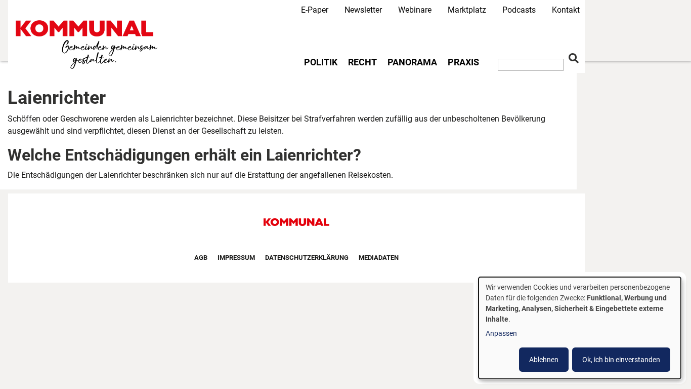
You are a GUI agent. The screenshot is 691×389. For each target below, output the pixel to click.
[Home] (88, 44)
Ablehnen (543, 360)
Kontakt (566, 10)
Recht (362, 62)
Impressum (236, 257)
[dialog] (580, 328)
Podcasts (519, 10)
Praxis (463, 62)
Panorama (412, 62)
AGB (200, 257)
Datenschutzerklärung (307, 257)
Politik (320, 62)
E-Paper (314, 10)
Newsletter (363, 10)
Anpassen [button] (501, 333)
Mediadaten (379, 257)
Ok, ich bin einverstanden (621, 360)
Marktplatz (467, 10)
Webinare (414, 10)
